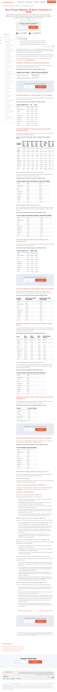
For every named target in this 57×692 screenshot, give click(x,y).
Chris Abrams (24, 32)
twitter (53, 677)
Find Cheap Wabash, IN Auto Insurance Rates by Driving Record (9, 67)
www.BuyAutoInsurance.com (16, 683)
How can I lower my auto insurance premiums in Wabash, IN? (9, 118)
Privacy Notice (13, 678)
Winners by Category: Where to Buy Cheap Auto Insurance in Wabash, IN (9, 73)
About (4, 678)
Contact (8, 678)
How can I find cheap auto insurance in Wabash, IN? (9, 96)
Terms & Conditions (47, 683)
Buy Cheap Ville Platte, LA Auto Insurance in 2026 (12, 646)
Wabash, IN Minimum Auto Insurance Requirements (9, 41)
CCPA (52, 683)
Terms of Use (36, 29)
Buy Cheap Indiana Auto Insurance (27, 5)
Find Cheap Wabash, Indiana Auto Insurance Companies (9, 79)
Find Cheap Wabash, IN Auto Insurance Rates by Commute (9, 62)
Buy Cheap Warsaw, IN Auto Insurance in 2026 (43, 611)
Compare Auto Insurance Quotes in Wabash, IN (8, 88)
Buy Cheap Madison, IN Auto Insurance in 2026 (28, 611)
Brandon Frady (38, 32)
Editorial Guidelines (20, 632)
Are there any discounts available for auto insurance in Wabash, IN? (9, 106)
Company (5, 676)
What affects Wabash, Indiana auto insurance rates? (9, 83)
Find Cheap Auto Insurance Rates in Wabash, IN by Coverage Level (8, 57)
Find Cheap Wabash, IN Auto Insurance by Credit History (9, 46)
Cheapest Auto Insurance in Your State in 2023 (12, 5)
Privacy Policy (41, 683)
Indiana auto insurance (30, 49)
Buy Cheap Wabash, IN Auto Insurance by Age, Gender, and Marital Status (9, 51)
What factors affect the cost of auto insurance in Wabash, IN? (9, 101)
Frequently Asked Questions (8, 92)
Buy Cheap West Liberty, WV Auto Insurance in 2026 (13, 648)
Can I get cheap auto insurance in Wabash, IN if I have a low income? (9, 112)
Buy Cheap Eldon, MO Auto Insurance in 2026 (11, 651)
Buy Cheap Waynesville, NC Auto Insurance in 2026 (12, 649)
